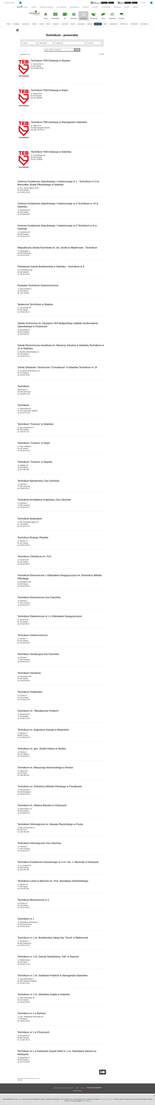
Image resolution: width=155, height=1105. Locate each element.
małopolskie (56, 24)
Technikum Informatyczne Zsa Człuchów (39, 843)
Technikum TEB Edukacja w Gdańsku (51, 151)
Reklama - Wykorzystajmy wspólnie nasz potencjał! (63, 1087)
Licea (103, 18)
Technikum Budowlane (30, 518)
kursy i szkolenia (61, 7)
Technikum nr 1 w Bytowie (32, 1013)
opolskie (73, 24)
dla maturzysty (106, 7)
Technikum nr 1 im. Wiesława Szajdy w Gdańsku (44, 994)
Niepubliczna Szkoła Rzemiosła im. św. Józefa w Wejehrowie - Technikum (57, 247)
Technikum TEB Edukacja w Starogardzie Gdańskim (59, 122)
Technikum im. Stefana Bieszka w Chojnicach (42, 805)
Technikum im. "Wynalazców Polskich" (38, 710)
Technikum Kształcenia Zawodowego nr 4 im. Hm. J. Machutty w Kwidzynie (58, 862)
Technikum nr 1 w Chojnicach (33, 1032)
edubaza (33, 7)
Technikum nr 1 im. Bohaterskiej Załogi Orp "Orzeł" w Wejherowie (53, 937)
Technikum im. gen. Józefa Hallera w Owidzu (42, 748)
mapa (102, 54)
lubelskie (34, 24)
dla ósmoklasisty (74, 7)
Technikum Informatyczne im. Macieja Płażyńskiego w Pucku (50, 824)
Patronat (82, 1087)
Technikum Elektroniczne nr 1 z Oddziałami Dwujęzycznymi (50, 616)
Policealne (112, 18)
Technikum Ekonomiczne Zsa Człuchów (39, 597)
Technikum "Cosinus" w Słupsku (35, 462)
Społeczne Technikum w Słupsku (35, 304)
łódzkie (48, 24)
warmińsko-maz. (124, 24)
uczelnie (127, 7)
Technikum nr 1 (26, 918)
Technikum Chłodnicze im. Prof (34, 556)
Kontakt (76, 1087)
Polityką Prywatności (107, 1099)
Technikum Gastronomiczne (33, 635)
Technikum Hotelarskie (30, 692)
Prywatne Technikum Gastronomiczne (38, 285)
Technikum (83, 18)
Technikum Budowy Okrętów (33, 537)
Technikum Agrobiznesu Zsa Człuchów (38, 480)
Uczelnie (121, 18)
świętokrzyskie (113, 24)
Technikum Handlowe (29, 673)
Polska (8, 24)
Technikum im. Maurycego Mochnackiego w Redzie (45, 767)
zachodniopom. (144, 24)
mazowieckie (65, 24)
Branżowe (74, 18)
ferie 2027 (95, 7)
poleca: (25, 7)
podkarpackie (81, 24)
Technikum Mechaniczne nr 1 (33, 899)
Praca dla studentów (94, 1087)
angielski (135, 7)
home (45, 18)
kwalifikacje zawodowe (46, 7)
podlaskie (89, 24)
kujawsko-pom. (26, 24)
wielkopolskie (134, 24)
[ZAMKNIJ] (87, 1101)
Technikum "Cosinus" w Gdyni (34, 443)
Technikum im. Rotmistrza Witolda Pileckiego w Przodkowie (50, 786)
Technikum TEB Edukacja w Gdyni (49, 90)
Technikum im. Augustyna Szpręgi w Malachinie (43, 729)
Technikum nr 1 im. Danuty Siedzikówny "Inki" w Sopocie (48, 956)
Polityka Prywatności (77, 1090)
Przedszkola (55, 18)
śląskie (105, 24)
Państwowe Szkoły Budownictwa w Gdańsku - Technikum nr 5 (51, 266)
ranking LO (86, 7)
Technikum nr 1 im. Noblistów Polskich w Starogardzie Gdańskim (53, 975)
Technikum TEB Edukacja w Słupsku (50, 60)
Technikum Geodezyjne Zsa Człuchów (38, 654)
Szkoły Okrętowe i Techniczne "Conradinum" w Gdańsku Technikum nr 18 (57, 367)
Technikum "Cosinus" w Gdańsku (35, 424)
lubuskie (42, 24)
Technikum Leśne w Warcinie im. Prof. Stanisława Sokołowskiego (53, 881)
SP (65, 18)
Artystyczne (94, 18)
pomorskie (98, 24)
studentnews (117, 7)
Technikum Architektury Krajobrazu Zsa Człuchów (44, 499)
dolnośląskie (16, 24)
